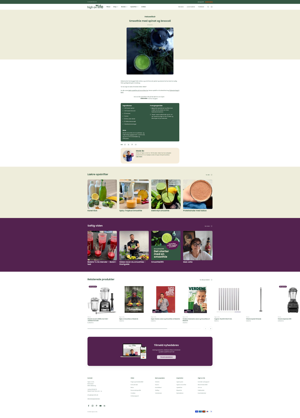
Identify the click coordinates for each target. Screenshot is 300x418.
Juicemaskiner (191, 7)
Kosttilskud (158, 387)
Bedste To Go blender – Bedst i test (102, 263)
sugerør (132, 135)
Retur (132, 387)
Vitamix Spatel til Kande (253, 319)
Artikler (143, 7)
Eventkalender (202, 393)
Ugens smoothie (181, 384)
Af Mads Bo (150, 25)
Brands (123, 7)
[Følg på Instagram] (92, 406)
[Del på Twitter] (128, 144)
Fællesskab (201, 390)
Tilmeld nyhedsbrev (166, 357)
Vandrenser (158, 393)
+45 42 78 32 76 (92, 389)
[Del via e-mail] (135, 144)
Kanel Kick (92, 210)
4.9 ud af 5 (201, 2)
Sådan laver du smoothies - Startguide (132, 263)
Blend (153, 108)
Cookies (133, 393)
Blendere (181, 7)
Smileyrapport (135, 396)
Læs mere (139, 157)
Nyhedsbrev (179, 393)
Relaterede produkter (101, 279)
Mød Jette (187, 262)
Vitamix (89, 317)
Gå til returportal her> (94, 399)
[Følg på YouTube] (100, 406)
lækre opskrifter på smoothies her (138, 90)
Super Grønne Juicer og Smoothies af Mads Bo (165, 319)
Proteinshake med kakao (195, 210)
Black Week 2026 (202, 384)
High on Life (121, 317)
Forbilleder (201, 7)
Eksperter (179, 390)
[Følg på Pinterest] (96, 406)
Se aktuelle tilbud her (92, 1)
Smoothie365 (157, 262)
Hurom (157, 384)
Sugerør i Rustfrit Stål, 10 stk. (223, 319)
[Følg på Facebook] (89, 406)
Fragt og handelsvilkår (137, 382)
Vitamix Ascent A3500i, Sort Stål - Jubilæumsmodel (98, 320)
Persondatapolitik (136, 390)
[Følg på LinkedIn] (104, 406)
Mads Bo (140, 151)
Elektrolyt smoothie (160, 210)
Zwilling (157, 390)
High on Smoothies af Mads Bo (128, 319)
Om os (200, 387)
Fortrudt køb (134, 384)
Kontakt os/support (203, 382)
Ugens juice (179, 382)
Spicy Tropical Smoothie (130, 210)
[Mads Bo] (128, 156)
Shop (114, 7)
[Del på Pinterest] (132, 144)
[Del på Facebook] (125, 144)
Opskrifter (133, 7)
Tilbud (108, 7)
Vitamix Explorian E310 (284, 319)
